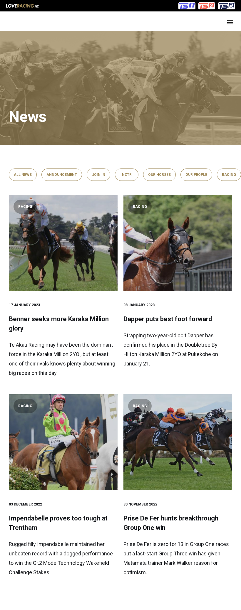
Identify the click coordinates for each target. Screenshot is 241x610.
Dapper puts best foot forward (167, 319)
